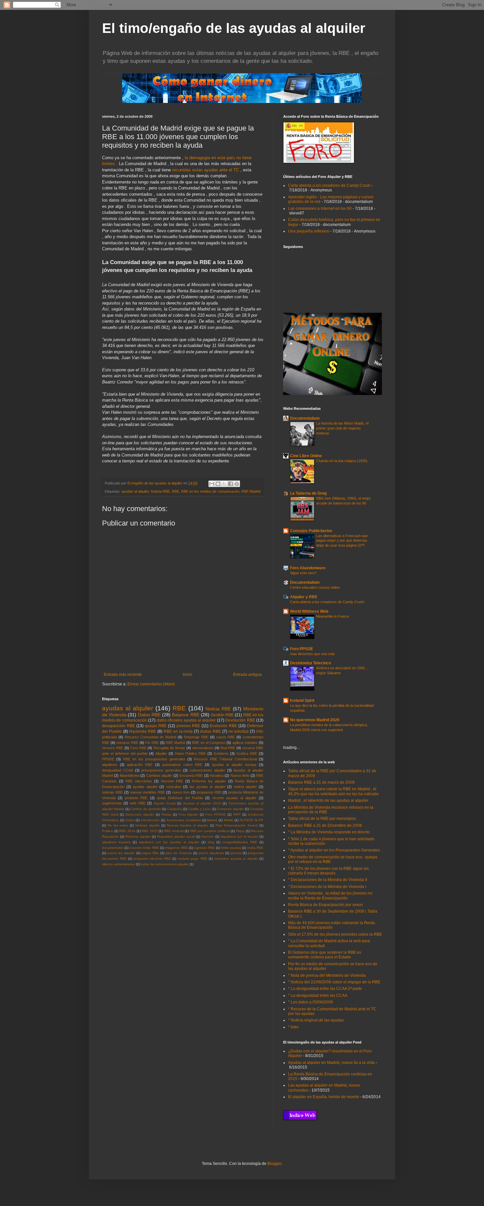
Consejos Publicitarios (311, 531)
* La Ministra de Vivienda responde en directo (329, 832)
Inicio (187, 674)
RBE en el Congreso (208, 743)
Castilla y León (199, 809)
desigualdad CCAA (117, 770)
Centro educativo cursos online (315, 587)
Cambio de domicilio (145, 809)
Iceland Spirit (302, 700)
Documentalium (305, 418)
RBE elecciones (138, 781)
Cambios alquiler (159, 775)
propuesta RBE (209, 792)
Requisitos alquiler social (176, 836)
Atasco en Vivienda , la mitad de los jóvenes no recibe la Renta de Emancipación (330, 895)
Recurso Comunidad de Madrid (150, 737)
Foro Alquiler (188, 814)
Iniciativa (217, 775)
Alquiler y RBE (303, 597)
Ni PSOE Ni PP (251, 820)
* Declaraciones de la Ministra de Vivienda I (327, 886)
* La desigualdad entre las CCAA (317, 995)
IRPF (237, 814)
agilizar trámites (245, 743)
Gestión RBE (222, 715)
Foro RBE (138, 748)
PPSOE (108, 759)
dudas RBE (210, 731)
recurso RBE (112, 748)
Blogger (274, 1163)
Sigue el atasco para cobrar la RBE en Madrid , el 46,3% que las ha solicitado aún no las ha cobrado (333, 791)
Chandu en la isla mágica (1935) (341, 461)
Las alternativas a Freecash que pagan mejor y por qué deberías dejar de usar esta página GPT (342, 541)
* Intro (293, 1027)
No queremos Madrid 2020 (314, 720)
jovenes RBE (188, 726)
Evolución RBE (223, 726)
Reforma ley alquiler (209, 781)
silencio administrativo (118, 864)
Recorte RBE (172, 781)
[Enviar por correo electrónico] (211, 483)
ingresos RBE (204, 847)
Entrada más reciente (123, 674)
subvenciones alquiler (207, 770)
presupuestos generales (161, 770)
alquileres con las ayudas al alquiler (169, 842)
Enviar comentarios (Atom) (151, 684)
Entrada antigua (247, 674)
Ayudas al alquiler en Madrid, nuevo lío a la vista (331, 1062)
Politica (107, 831)
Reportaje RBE (196, 737)
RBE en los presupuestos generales (154, 759)
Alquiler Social (164, 803)
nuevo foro (181, 792)
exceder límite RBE (144, 847)
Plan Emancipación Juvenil (237, 825)
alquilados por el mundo (239, 836)
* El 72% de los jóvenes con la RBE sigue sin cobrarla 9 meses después (328, 870)
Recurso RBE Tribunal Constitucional (225, 759)
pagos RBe (150, 853)
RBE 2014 (127, 831)
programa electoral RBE (152, 858)
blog (211, 842)
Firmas (166, 814)
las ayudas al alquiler (208, 787)
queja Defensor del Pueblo (180, 798)
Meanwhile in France (332, 616)
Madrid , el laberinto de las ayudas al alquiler (328, 800)
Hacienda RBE (142, 731)
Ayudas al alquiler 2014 (202, 803)
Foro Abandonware (308, 568)
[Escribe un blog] (218, 483)
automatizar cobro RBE (182, 765)
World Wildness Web (309, 611)
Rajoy (240, 831)
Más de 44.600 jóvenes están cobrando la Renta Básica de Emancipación (331, 925)
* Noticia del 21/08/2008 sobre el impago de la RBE (334, 982)
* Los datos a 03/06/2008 (310, 1002)
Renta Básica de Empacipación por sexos (325, 904)
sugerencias (112, 803)
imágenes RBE (176, 847)
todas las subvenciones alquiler (165, 864)
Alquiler (161, 753)
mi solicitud (239, 731)
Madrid (212, 820)
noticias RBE (112, 792)
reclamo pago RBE (192, 858)
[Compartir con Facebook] (230, 483)
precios (235, 853)
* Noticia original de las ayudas (316, 1020)
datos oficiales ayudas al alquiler (186, 720)
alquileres (109, 765)
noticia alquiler (245, 787)
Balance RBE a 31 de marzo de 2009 (321, 782)
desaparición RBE (118, 726)
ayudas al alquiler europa (234, 765)
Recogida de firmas (169, 748)
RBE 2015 (150, 831)
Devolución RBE (240, 720)
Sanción (208, 836)
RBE (175, 491)
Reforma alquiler (137, 836)
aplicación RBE (139, 765)
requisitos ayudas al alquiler (236, 858)
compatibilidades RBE (240, 842)
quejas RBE (156, 726)
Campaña (174, 809)
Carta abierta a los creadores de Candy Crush (329, 185)
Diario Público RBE (190, 753)
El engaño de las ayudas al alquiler (155, 483)
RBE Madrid (250, 491)
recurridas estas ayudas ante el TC (206, 169)
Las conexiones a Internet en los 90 (320, 208)
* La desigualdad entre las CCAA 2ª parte (325, 988)
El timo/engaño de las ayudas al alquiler (233, 28)
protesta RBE (136, 798)
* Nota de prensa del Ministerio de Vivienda (327, 975)
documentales (112, 847)
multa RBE (255, 847)
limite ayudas (231, 847)
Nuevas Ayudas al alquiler (187, 825)
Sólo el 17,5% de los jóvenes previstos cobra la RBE (335, 934)
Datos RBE (149, 714)
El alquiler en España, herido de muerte (323, 1097)
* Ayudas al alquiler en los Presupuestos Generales (334, 850)
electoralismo (202, 748)
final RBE (228, 748)
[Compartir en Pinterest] (236, 483)
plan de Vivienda (179, 853)
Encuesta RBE (191, 775)
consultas (173, 787)
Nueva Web (239, 775)
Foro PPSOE (215, 814)
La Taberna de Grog (308, 493)
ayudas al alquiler (135, 491)
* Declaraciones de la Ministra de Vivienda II (327, 879)
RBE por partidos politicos (210, 831)
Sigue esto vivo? (303, 573)
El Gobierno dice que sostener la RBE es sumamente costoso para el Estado (324, 954)
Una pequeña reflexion (308, 231)
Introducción (150, 820)
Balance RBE (185, 714)
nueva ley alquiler (121, 853)
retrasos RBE (127, 743)
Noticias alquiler (147, 825)
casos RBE (225, 737)
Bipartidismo (129, 775)
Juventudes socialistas (183, 820)
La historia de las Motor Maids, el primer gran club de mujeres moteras (342, 428)
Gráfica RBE (246, 753)
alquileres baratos (116, 842)
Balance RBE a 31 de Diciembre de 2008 (325, 825)
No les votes (118, 825)
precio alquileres (211, 853)
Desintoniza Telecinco (310, 663)
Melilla (228, 820)
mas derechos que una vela (312, 654)
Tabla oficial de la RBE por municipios (322, 818)
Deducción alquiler (139, 814)
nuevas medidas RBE (147, 792)
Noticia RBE (160, 491)
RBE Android (174, 831)
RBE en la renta (178, 731)
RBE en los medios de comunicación (210, 491)
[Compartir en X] (224, 483)
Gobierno (221, 753)
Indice (130, 820)
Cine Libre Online (306, 456)
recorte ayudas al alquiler (234, 798)
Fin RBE (152, 743)
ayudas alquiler (145, 787)
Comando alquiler (230, 809)
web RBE (137, 803)
